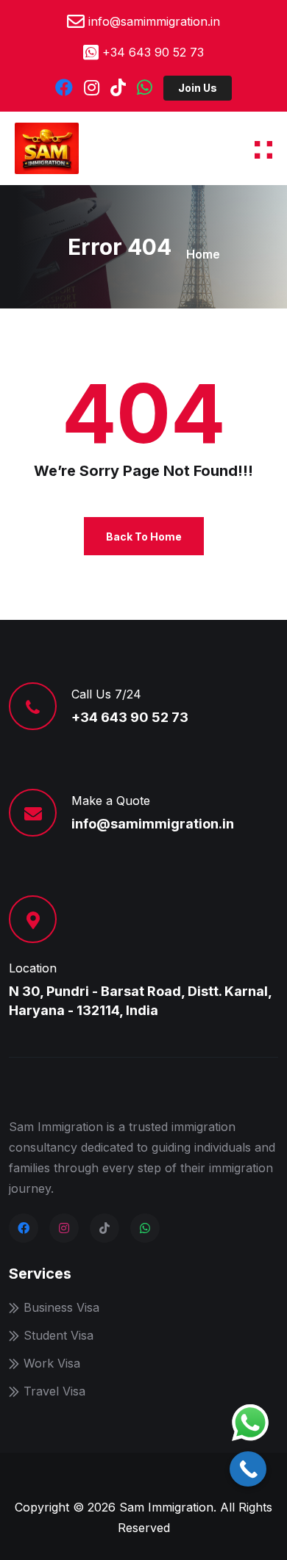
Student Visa (58, 1335)
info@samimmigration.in (154, 21)
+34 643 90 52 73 (153, 52)
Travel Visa (54, 1391)
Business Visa (61, 1307)
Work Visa (52, 1363)
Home (203, 254)
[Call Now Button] (248, 1469)
